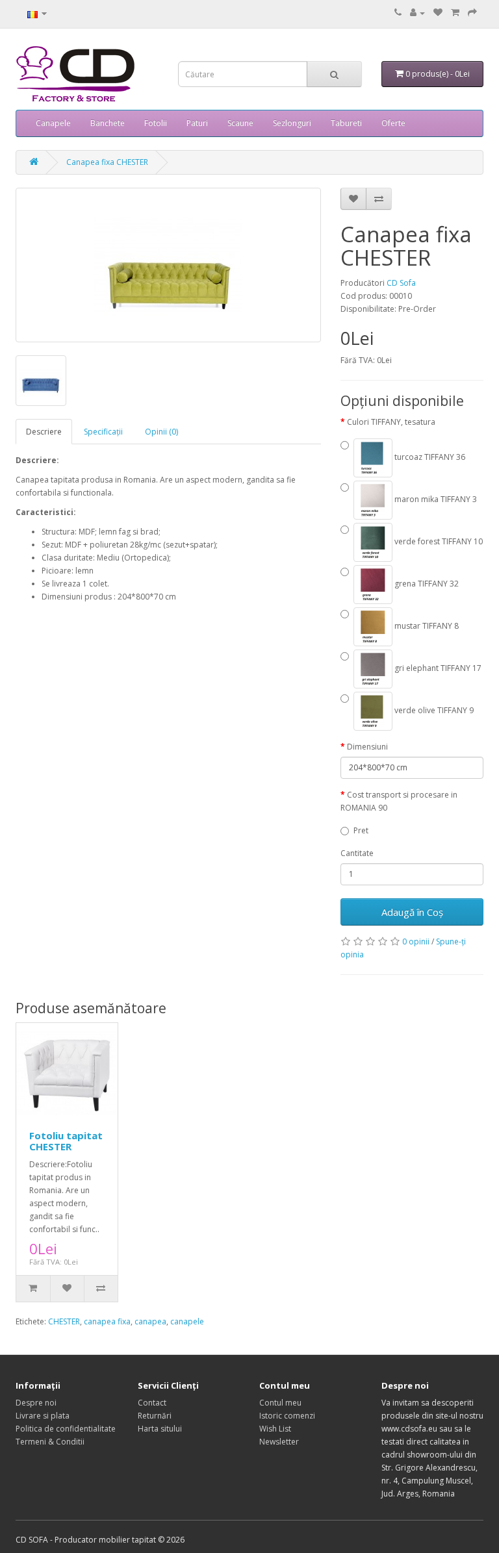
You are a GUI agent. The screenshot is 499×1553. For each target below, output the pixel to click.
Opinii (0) (161, 431)
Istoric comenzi (287, 1415)
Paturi (197, 123)
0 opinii (415, 941)
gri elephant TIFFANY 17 (436, 668)
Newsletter (279, 1441)
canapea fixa (107, 1321)
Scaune (240, 123)
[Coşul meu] (455, 12)
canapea (150, 1321)
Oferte (393, 123)
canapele (187, 1321)
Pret (360, 830)
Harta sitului (160, 1428)
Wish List (275, 1428)
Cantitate (357, 853)
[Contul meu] (417, 12)
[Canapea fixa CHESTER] (168, 265)
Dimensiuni (367, 746)
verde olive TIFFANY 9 (433, 710)
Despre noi (36, 1402)
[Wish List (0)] (437, 12)
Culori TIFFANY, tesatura (391, 421)
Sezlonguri (292, 123)
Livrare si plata (43, 1415)
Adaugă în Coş (412, 911)
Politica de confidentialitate (66, 1428)
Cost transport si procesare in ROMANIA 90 (398, 801)
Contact (152, 1402)
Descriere (44, 431)
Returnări (155, 1415)
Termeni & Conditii (50, 1441)
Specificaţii (103, 431)
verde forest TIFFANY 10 (437, 541)
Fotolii (155, 123)
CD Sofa (401, 282)
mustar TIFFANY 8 (425, 625)
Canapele (53, 123)
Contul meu (280, 1402)
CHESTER (64, 1321)
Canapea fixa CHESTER (107, 162)
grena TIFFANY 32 (425, 583)
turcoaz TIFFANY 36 (428, 456)
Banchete (107, 123)
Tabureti (346, 123)
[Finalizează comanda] (472, 12)
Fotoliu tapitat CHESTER (66, 1141)
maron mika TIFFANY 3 (434, 499)
